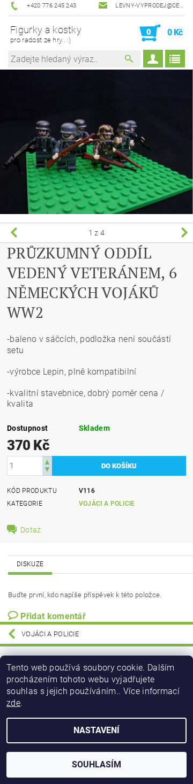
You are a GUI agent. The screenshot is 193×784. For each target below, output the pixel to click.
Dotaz (30, 530)
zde (13, 703)
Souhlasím (96, 764)
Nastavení (96, 730)
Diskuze (30, 564)
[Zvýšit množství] (47, 461)
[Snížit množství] (47, 471)
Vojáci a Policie (107, 503)
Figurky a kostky (45, 34)
